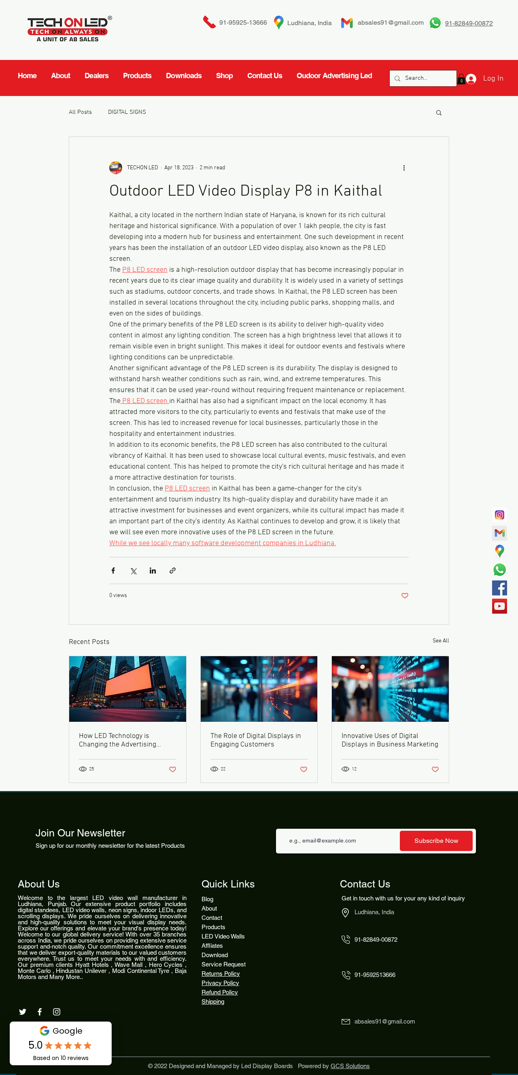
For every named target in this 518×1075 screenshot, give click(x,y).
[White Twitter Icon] (23, 1012)
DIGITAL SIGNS (127, 112)
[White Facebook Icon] (40, 1012)
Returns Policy (221, 973)
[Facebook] (499, 587)
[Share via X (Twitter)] (133, 570)
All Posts (80, 112)
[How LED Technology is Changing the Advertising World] (127, 689)
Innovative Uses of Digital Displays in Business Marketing (390, 740)
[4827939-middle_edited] (499, 551)
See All (441, 641)
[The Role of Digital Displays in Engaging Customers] (259, 689)
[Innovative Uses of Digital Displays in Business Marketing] (390, 689)
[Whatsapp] (499, 569)
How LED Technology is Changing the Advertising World (117, 740)
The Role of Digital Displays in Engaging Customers (255, 740)
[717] (499, 515)
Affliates (212, 945)
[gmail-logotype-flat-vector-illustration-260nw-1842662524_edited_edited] (499, 533)
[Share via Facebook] (113, 570)
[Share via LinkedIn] (153, 570)
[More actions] (404, 168)
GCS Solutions (350, 1065)
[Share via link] (172, 570)
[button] (439, 112)
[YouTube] (499, 606)
